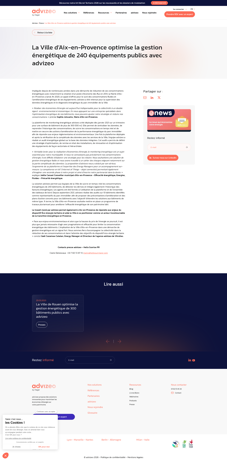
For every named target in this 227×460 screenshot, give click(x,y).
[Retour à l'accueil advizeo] (44, 12)
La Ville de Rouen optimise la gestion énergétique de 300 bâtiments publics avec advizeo (57, 310)
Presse (41, 23)
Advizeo (35, 23)
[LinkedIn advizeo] (189, 360)
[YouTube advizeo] (193, 360)
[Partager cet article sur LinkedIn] (152, 97)
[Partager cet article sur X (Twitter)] (159, 97)
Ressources (135, 384)
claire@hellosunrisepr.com (96, 252)
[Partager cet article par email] (144, 97)
